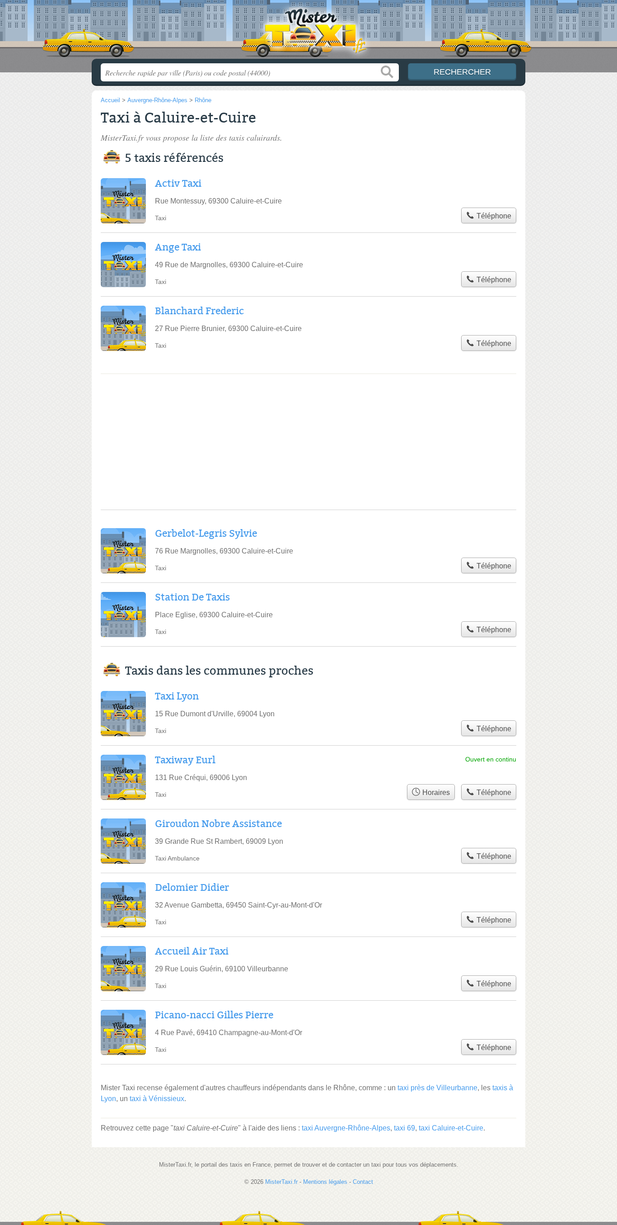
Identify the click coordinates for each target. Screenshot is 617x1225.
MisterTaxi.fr (308, 32)
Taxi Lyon (177, 696)
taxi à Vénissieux (157, 1098)
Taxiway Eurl (185, 760)
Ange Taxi (178, 247)
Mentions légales (325, 1181)
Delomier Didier (192, 888)
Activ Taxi (178, 183)
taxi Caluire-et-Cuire (451, 1128)
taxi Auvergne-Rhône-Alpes (346, 1128)
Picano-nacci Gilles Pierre (214, 1015)
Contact (363, 1181)
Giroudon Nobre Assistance (218, 824)
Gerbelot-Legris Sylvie (206, 533)
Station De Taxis (192, 597)
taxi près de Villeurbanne (437, 1088)
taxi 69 (404, 1128)
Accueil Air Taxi (192, 951)
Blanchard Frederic (199, 311)
